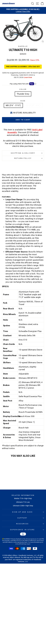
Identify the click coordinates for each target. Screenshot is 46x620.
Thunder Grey (23, 94)
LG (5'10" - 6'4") (33, 105)
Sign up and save (22, 512)
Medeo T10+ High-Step (23, 498)
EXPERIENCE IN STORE (22, 530)
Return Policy (23, 158)
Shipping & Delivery (23, 153)
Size (23, 101)
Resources (22, 524)
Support (22, 518)
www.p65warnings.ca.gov (22, 544)
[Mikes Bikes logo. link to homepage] (8, 3)
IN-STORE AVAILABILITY (24, 113)
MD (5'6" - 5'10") (13, 105)
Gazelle (23, 46)
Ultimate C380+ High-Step (23, 506)
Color (23, 89)
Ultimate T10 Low (23, 502)
